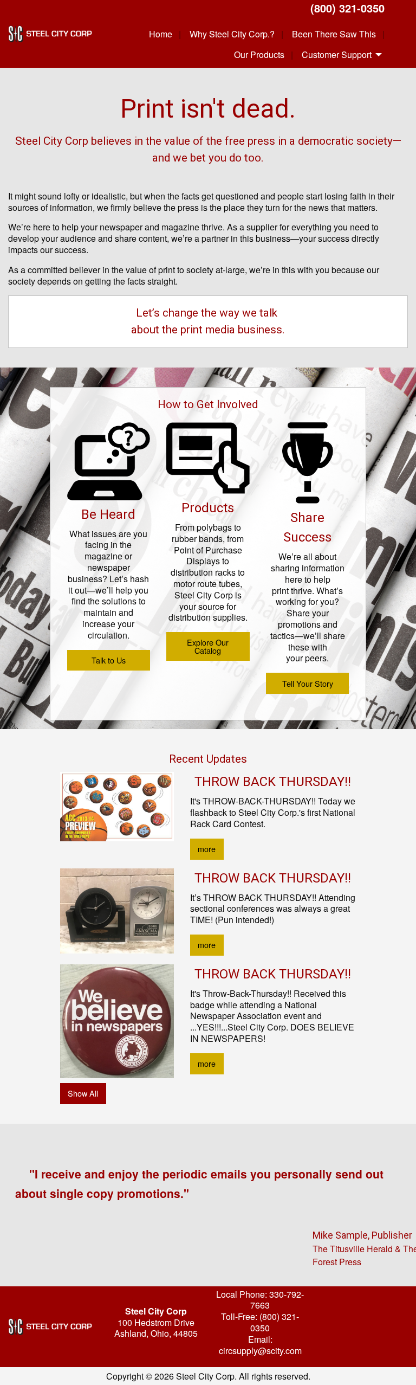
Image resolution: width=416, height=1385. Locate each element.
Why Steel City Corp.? (232, 34)
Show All (83, 1093)
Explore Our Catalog (208, 645)
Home (160, 34)
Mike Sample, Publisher (362, 1235)
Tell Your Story (307, 683)
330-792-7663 (277, 1300)
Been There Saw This (334, 34)
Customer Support (337, 54)
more (207, 848)
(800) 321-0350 (347, 8)
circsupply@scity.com (260, 1350)
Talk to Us (109, 660)
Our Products (259, 54)
